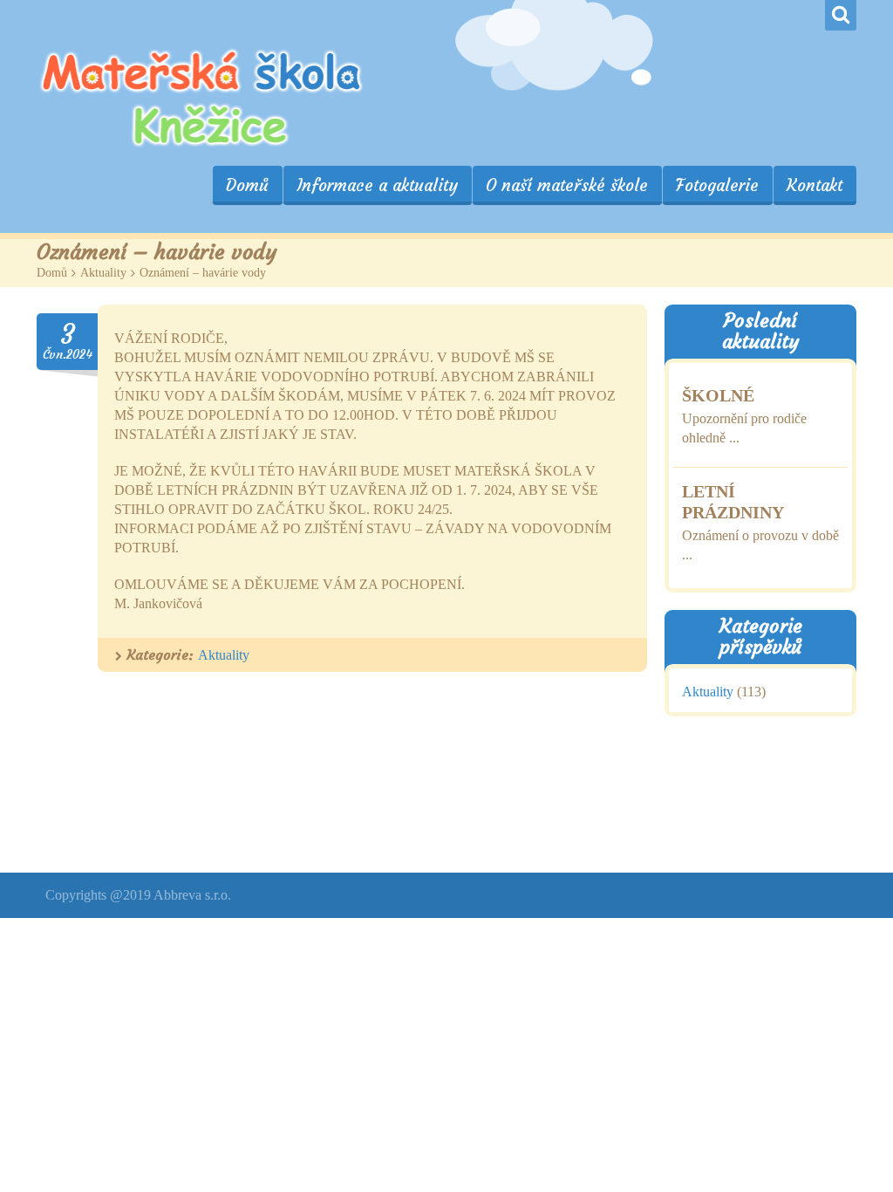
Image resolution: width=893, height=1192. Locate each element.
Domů (247, 185)
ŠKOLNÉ (718, 394)
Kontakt (814, 185)
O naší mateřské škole (567, 185)
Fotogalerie (717, 185)
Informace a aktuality (377, 185)
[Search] (840, 15)
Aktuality (103, 272)
